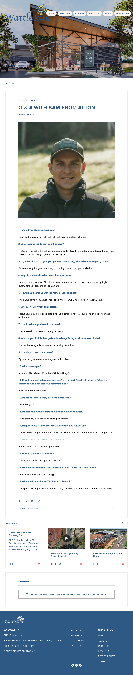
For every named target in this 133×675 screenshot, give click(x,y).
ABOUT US (103, 641)
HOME (101, 635)
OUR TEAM (103, 646)
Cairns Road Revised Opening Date (20, 534)
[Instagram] (76, 665)
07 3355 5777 (18, 635)
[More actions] (113, 100)
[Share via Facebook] (19, 500)
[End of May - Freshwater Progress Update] (108, 538)
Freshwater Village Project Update (107, 554)
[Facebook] (72, 665)
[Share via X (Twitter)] (26, 500)
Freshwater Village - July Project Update (64, 554)
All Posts (9, 83)
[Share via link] (39, 500)
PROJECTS (103, 651)
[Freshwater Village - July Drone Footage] (66, 538)
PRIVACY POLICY (105, 656)
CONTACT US (104, 661)
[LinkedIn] (80, 665)
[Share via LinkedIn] (32, 500)
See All (125, 523)
